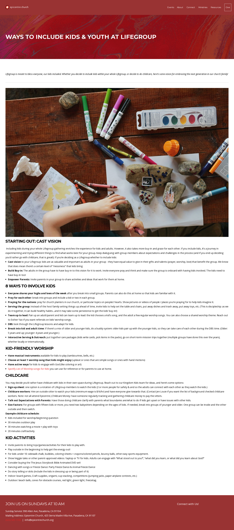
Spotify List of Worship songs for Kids (28, 368)
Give (228, 7)
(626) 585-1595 (13, 520)
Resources (216, 7)
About (180, 7)
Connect (191, 7)
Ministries (203, 7)
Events (170, 7)
